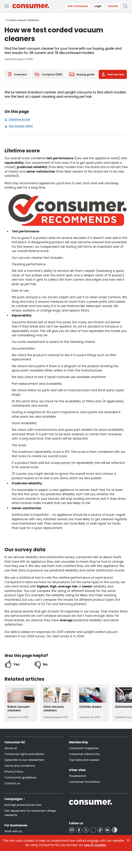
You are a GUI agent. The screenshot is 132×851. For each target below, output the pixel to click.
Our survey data (21, 126)
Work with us (13, 831)
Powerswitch (77, 776)
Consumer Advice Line (84, 754)
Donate (113, 6)
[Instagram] (93, 830)
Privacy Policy (13, 772)
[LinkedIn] (107, 830)
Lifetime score (19, 119)
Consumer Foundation (84, 782)
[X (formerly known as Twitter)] (86, 830)
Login (98, 6)
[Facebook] (79, 830)
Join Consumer (77, 6)
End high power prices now (22, 805)
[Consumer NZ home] (30, 6)
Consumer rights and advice (24, 754)
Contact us (12, 783)
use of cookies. (95, 845)
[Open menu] (7, 6)
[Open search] (125, 6)
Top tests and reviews (84, 760)
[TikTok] (100, 830)
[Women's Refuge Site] (114, 830)
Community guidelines (20, 777)
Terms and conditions (19, 766)
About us (10, 748)
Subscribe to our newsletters (24, 760)
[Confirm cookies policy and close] (128, 840)
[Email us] (72, 830)
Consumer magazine (83, 748)
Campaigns (13, 799)
